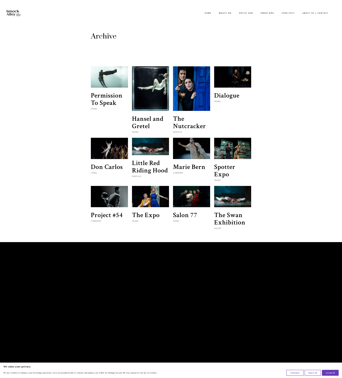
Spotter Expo (224, 171)
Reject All (312, 373)
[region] (171, 370)
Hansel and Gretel (147, 122)
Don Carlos (107, 167)
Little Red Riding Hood (150, 167)
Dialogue (226, 95)
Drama (94, 109)
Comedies (178, 173)
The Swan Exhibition (229, 219)
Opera (94, 173)
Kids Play (177, 132)
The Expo (146, 215)
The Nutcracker (189, 122)
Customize (295, 373)
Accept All (330, 373)
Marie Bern (189, 167)
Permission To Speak (107, 99)
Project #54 (107, 215)
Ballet (217, 228)
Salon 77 (185, 215)
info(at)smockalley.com (188, 275)
